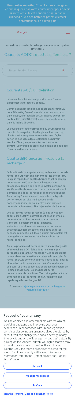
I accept (37, 366)
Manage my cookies (37, 375)
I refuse (37, 385)
